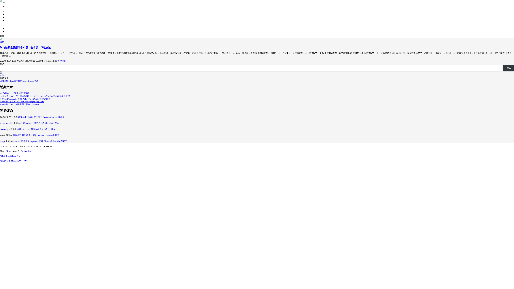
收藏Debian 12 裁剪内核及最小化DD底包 (39, 123)
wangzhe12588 (6, 123)
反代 (24, 81)
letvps (2, 141)
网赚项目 (9, 31)
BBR (5, 81)
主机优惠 (9, 26)
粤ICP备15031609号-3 (10, 156)
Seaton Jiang (26, 151)
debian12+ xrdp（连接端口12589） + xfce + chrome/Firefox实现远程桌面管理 (35, 96)
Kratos (9, 151)
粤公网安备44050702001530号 (14, 161)
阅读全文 (61, 61)
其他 (7, 17)
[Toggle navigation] (4, 2)
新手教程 (9, 14)
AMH (13, 81)
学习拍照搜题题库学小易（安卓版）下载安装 (25, 47)
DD (1, 81)
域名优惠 (9, 28)
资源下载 (9, 12)
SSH (9, 81)
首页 (7, 6)
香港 (36, 81)
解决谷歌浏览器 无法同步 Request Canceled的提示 (41, 117)
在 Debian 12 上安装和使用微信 (14, 93)
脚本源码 (9, 20)
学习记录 (9, 9)
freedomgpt (5, 129)
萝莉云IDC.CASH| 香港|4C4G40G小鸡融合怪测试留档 (25, 99)
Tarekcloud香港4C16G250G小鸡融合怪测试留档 (22, 101)
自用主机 (9, 23)
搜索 (2, 63)
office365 (30, 81)
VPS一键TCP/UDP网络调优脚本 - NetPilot (19, 104)
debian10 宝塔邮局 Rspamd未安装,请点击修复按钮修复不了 (39, 141)
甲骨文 (19, 81)
